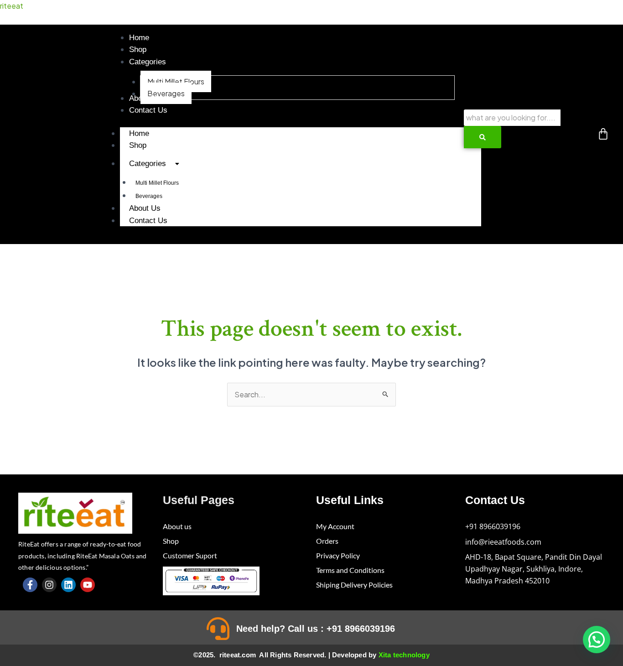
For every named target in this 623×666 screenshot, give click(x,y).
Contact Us (148, 220)
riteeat (11, 5)
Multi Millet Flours (157, 183)
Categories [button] (147, 163)
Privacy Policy (338, 555)
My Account (335, 526)
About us (177, 526)
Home (139, 133)
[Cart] (603, 134)
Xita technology (404, 655)
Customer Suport (190, 555)
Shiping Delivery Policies (354, 584)
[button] (147, 62)
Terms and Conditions (350, 570)
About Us (145, 208)
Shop (137, 145)
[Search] (482, 137)
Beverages (148, 196)
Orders (327, 540)
